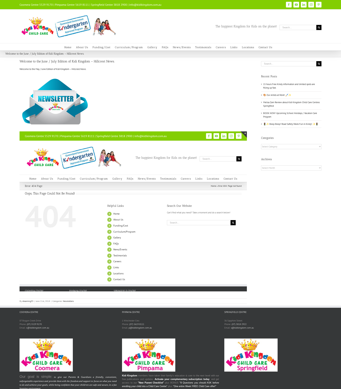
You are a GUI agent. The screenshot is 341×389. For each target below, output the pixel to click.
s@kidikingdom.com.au (242, 327)
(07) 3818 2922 (239, 324)
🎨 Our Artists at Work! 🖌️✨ (277, 95)
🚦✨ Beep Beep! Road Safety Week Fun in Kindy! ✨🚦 (290, 124)
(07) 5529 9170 (34, 324)
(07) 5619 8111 (136, 324)
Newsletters (68, 301)
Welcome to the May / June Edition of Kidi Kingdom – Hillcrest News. (53, 69)
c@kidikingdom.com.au (37, 327)
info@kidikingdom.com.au (145, 4)
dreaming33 (27, 301)
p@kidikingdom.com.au (140, 327)
